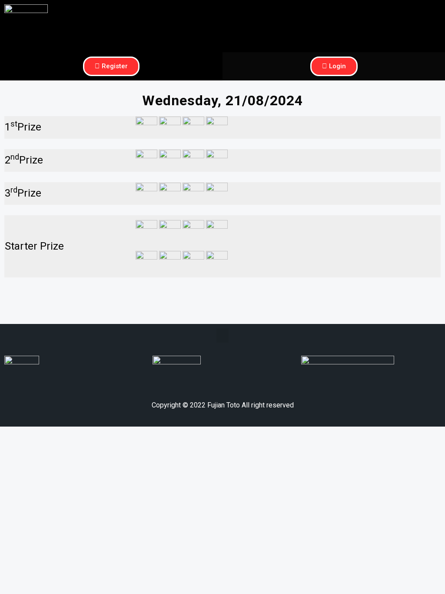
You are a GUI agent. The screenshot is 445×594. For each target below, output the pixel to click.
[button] (334, 11)
